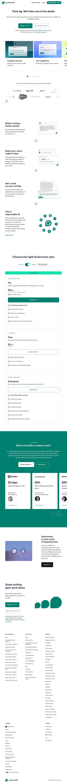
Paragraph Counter (50, 676)
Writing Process (29, 663)
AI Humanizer (48, 648)
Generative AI (29, 658)
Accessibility (8, 767)
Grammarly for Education (31, 650)
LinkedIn (49, 740)
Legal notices (8, 769)
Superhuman (10, 726)
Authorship (48, 692)
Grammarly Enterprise (31, 647)
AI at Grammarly (29, 655)
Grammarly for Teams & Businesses (31, 643)
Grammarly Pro (29, 640)
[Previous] (53, 514)
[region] (33, 56)
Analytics (47, 687)
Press (6, 740)
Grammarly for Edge (10, 662)
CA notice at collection (11, 761)
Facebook (49, 732)
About (6, 729)
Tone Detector (49, 667)
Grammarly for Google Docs (11, 668)
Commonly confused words (30, 678)
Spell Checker (48, 706)
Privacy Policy (47, 30)
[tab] (27, 76)
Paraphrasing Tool (49, 656)
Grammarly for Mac (10, 647)
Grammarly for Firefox (11, 659)
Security (7, 764)
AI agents (47, 643)
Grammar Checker (50, 637)
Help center (48, 726)
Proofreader (48, 717)
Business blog (28, 674)
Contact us (48, 729)
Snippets (47, 684)
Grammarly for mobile (10, 672)
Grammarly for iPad (10, 677)
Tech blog (27, 669)
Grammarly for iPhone (11, 675)
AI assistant (28, 652)
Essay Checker (49, 654)
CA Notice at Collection (40, 32)
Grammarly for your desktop (10, 640)
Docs (6, 637)
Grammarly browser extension (10, 650)
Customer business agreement (10, 757)
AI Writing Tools (49, 665)
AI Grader (48, 698)
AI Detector (48, 645)
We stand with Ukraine (10, 732)
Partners (7, 746)
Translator (48, 659)
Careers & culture (9, 737)
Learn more (9, 235)
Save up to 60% (43, 264)
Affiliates (7, 743)
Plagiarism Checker (50, 640)
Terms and (34, 30)
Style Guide (48, 681)
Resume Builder (49, 703)
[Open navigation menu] (63, 2)
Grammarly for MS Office (11, 665)
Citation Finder (49, 695)
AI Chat (47, 662)
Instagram (49, 735)
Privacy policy (8, 751)
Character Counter (50, 673)
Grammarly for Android (11, 680)
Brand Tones (48, 690)
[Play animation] (36, 140)
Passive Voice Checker (51, 714)
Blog (26, 666)
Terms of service (9, 754)
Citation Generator (50, 651)
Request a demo (36, 2)
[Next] (59, 514)
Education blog (29, 672)
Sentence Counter (50, 678)
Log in (43, 2)
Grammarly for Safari (10, 657)
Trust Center (8, 748)
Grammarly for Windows (11, 644)
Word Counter (49, 670)
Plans (26, 637)
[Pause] (6, 101)
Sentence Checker (50, 709)
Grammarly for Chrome (11, 654)
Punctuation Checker (50, 712)
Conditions (39, 30)
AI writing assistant (30, 661)
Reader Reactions (49, 701)
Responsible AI (9, 735)
